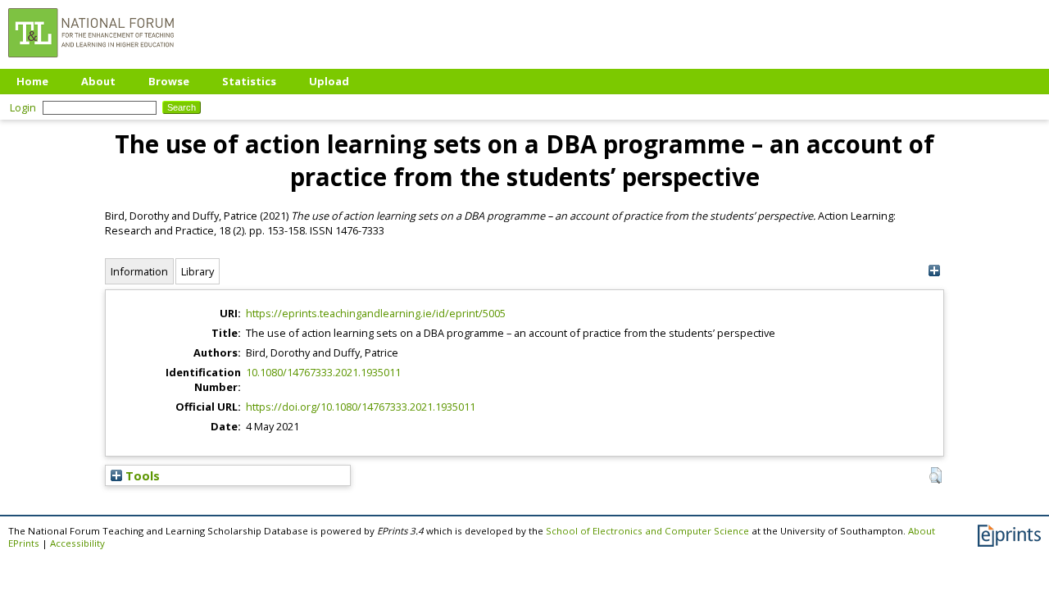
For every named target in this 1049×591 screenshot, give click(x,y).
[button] (935, 475)
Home (32, 81)
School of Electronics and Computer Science (647, 531)
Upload (329, 81)
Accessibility (77, 543)
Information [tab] (139, 271)
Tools (141, 475)
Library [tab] (197, 271)
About (98, 81)
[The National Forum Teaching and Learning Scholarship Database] (91, 61)
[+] (934, 271)
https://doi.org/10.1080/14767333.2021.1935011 (360, 406)
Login (23, 107)
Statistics (249, 81)
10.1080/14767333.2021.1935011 (323, 372)
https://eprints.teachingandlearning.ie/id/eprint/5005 (376, 313)
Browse (168, 81)
